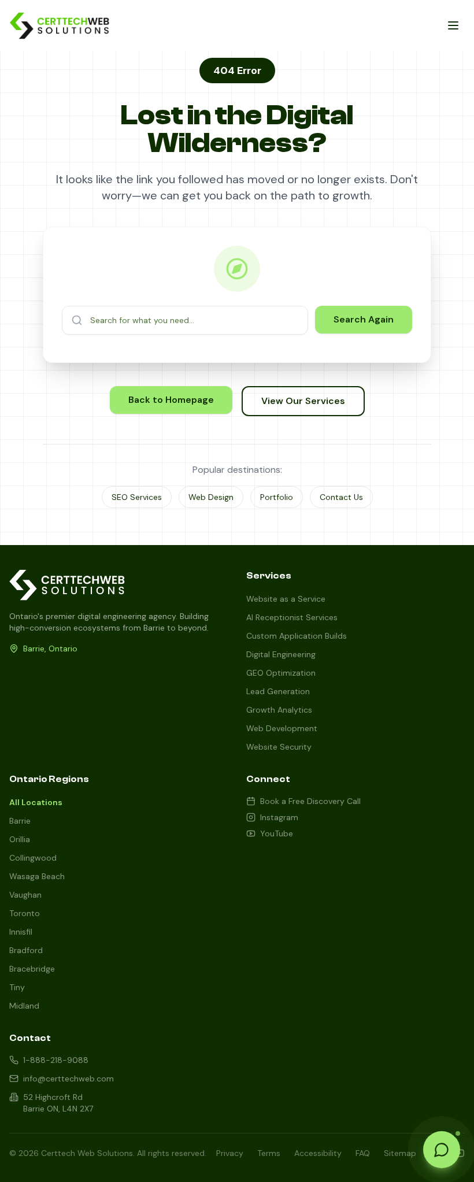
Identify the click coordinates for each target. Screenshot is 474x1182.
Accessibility (318, 1153)
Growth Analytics (279, 710)
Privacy (229, 1153)
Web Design (211, 497)
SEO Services (137, 497)
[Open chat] (441, 1149)
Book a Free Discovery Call (310, 801)
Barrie (20, 821)
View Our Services (303, 401)
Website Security (279, 747)
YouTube (276, 833)
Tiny (17, 987)
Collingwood (33, 858)
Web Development (281, 728)
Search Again (364, 319)
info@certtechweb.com (68, 1078)
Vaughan (25, 895)
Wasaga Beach (37, 876)
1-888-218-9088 (55, 1060)
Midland (24, 1006)
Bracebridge (32, 969)
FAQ (363, 1153)
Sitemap (400, 1153)
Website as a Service (285, 599)
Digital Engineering (281, 654)
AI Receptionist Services (292, 617)
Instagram (279, 817)
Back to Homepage (171, 400)
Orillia (19, 839)
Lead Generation (278, 691)
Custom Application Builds (296, 636)
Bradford (26, 950)
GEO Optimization (281, 673)
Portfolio (276, 497)
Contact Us (341, 497)
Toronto (24, 913)
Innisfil (20, 932)
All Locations (35, 802)
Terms (268, 1153)
